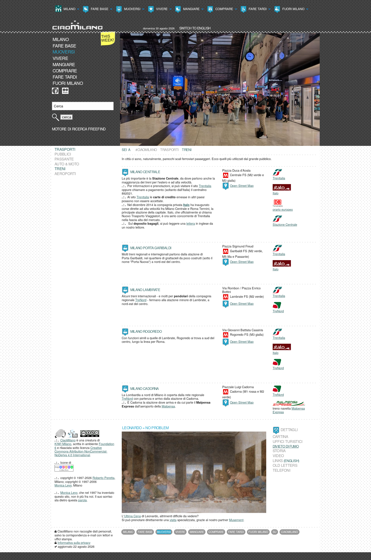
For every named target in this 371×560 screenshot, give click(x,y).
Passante (64, 159)
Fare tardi (257, 8)
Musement (236, 519)
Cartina (280, 436)
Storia (279, 450)
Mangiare (191, 8)
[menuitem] (67, 9)
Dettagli (289, 429)
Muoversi (131, 8)
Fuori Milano (292, 8)
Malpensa (168, 406)
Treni (60, 168)
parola (82, 500)
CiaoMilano (68, 440)
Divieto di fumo (286, 446)
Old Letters (285, 465)
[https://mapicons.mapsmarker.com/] (64, 467)
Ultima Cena (132, 516)
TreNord (140, 300)
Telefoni (281, 470)
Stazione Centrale (285, 224)
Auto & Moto (67, 163)
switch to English (194, 28)
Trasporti (169, 149)
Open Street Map (242, 185)
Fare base (99, 8)
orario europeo (283, 209)
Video (278, 455)
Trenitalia (205, 185)
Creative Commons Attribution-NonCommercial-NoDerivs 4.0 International (81, 451)
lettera (190, 223)
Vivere (161, 8)
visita (173, 519)
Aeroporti (65, 173)
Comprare (223, 8)
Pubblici (63, 154)
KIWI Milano (63, 443)
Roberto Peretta (103, 477)
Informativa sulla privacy (74, 542)
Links (278, 460)
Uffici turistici (288, 441)
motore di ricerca (69, 128)
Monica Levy (63, 485)
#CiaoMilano (146, 149)
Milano (69, 8)
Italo (275, 193)
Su (274, 532)
